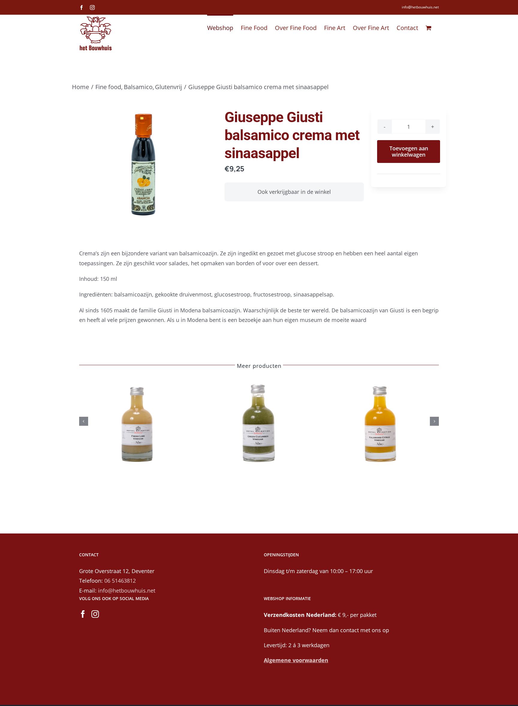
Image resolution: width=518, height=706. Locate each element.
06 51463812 (120, 580)
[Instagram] (95, 614)
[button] (83, 421)
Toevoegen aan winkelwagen (408, 151)
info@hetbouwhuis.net (420, 7)
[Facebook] (83, 614)
